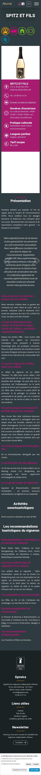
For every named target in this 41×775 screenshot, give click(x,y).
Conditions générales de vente (20, 719)
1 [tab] (16, 76)
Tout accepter (34, 770)
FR (29, 4)
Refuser (28, 764)
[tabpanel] (20, 62)
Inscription (19, 743)
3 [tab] (20, 76)
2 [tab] (18, 76)
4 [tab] (22, 76)
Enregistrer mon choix (19, 770)
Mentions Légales (20, 716)
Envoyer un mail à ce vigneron (23, 102)
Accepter (36, 764)
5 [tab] (25, 76)
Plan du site (20, 713)
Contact (20, 711)
